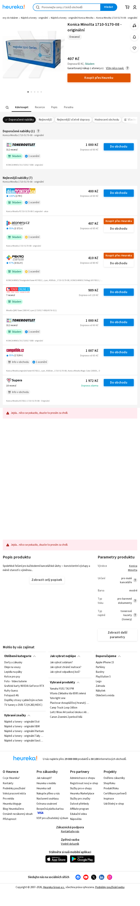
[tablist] (47, 107)
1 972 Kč (92, 380)
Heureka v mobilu (46, 783)
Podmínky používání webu (110, 887)
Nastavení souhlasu (47, 799)
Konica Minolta (132, 568)
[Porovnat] (134, 26)
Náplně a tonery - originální (34, 18)
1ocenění (33, 156)
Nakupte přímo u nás (48, 793)
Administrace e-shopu (82, 778)
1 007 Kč (92, 350)
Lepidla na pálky (13, 672)
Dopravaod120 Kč (88, 295)
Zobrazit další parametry (117, 634)
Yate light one (57, 698)
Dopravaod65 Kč (89, 228)
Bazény (100, 672)
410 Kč (93, 258)
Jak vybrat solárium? (61, 662)
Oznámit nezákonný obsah (18, 814)
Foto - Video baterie (15, 681)
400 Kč (93, 191)
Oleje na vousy (12, 667)
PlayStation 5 (103, 677)
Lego (99, 681)
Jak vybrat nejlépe (63, 656)
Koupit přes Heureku (119, 221)
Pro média (8, 799)
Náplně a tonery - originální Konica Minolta (72, 18)
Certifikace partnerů (115, 793)
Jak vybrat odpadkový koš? (65, 672)
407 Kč (93, 223)
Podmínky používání (14, 788)
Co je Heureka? (11, 778)
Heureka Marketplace (82, 793)
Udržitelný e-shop (114, 804)
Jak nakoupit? (44, 778)
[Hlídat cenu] (134, 37)
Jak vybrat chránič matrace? (65, 667)
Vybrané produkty (62, 682)
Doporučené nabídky (21, 120)
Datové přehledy (79, 804)
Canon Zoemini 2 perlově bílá (66, 717)
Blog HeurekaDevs (13, 809)
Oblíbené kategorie (17, 656)
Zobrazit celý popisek (47, 580)
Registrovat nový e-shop (84, 783)
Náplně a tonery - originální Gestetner (24, 741)
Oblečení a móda (105, 695)
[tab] (21, 107)
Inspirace (109, 799)
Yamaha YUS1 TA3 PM (62, 689)
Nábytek (100, 691)
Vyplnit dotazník (70, 844)
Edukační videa (78, 814)
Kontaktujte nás (70, 831)
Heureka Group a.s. (53, 887)
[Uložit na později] (134, 48)
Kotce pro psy (12, 677)
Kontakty (8, 783)
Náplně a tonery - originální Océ (22, 722)
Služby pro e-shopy (81, 788)
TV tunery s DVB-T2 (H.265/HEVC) (23, 705)
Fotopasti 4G (11, 695)
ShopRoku (109, 783)
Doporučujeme (106, 656)
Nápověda (75, 819)
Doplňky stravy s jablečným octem (23, 700)
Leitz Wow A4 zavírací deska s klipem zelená (70, 712)
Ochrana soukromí (46, 804)
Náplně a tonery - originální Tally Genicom (24, 736)
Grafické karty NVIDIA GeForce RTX (24, 686)
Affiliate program (79, 809)
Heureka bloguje (12, 804)
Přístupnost (9, 819)
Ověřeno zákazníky (114, 778)
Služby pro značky (80, 799)
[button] (21, 107)
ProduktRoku (111, 788)
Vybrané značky (15, 715)
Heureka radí (43, 788)
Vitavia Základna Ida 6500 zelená (68, 693)
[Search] (7, 107)
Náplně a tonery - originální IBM (22, 726)
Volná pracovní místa (14, 793)
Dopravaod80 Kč (89, 263)
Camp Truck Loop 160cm (63, 708)
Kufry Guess (11, 691)
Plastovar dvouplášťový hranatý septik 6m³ (70, 703)
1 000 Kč (92, 144)
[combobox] (67, 7)
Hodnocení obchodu (107, 120)
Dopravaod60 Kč (89, 149)
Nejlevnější (45, 120)
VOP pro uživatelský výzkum (52, 818)
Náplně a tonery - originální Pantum (24, 731)
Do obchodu (118, 146)
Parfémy (100, 667)
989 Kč (93, 290)
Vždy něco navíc (115, 68)
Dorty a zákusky (13, 662)
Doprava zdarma (89, 385)
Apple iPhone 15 (105, 662)
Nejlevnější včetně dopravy (73, 120)
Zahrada (100, 686)
